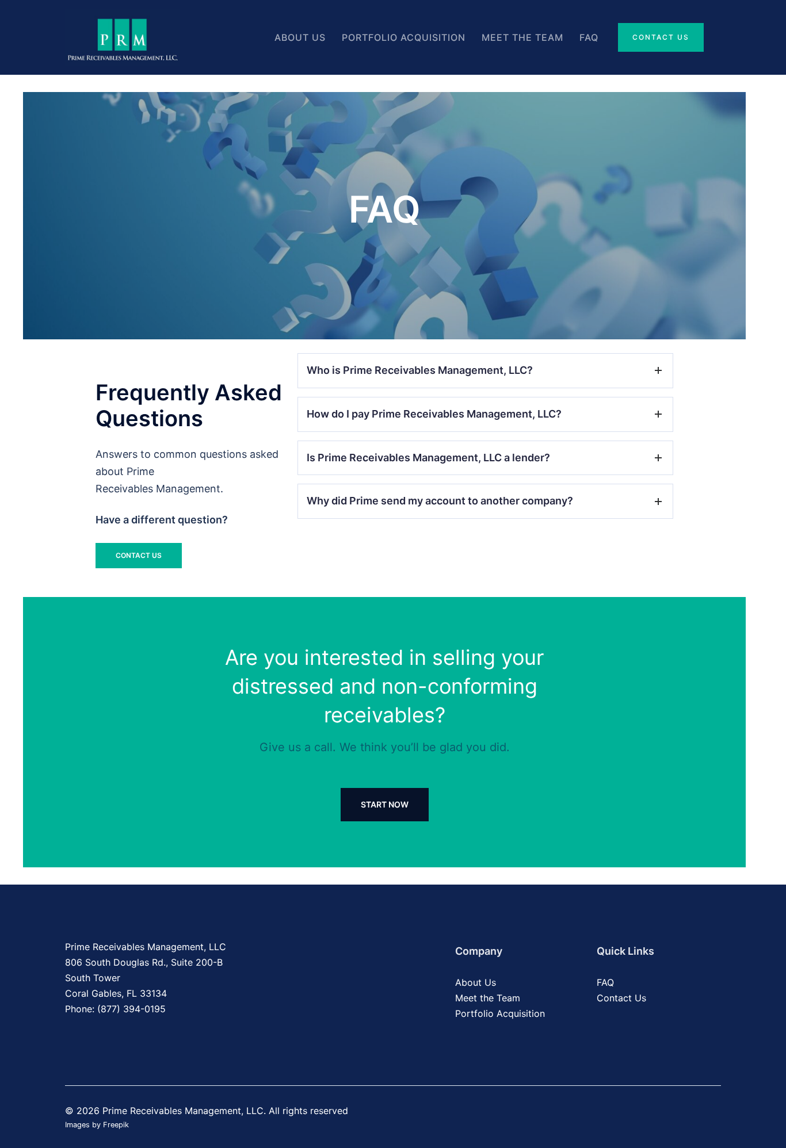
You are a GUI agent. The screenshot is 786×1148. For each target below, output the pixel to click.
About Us (300, 37)
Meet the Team (522, 37)
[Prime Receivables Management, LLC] (122, 36)
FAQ (588, 37)
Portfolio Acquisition (404, 37)
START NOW (385, 804)
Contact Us (660, 37)
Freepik (116, 1124)
